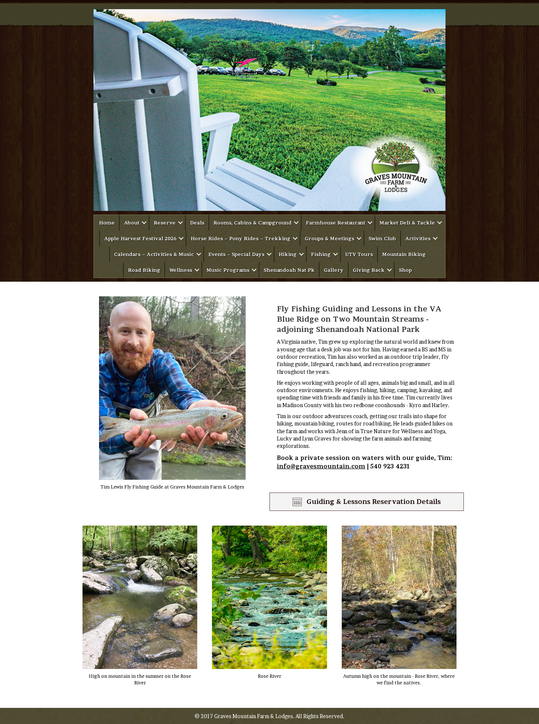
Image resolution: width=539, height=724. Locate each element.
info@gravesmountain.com (321, 466)
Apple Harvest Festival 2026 (140, 238)
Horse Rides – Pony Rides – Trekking (240, 238)
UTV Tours (359, 254)
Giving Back (369, 270)
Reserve (165, 223)
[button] (144, 223)
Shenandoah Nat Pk (289, 270)
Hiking (288, 254)
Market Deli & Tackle (407, 223)
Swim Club (382, 238)
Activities (417, 238)
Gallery (334, 270)
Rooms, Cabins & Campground (252, 223)
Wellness (180, 270)
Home (107, 223)
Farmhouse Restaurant (335, 223)
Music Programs (227, 270)
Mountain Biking (404, 254)
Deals (197, 223)
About (131, 223)
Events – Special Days (236, 254)
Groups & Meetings (329, 238)
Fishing (321, 254)
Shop (405, 270)
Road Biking (144, 270)
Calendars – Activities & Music (154, 254)
